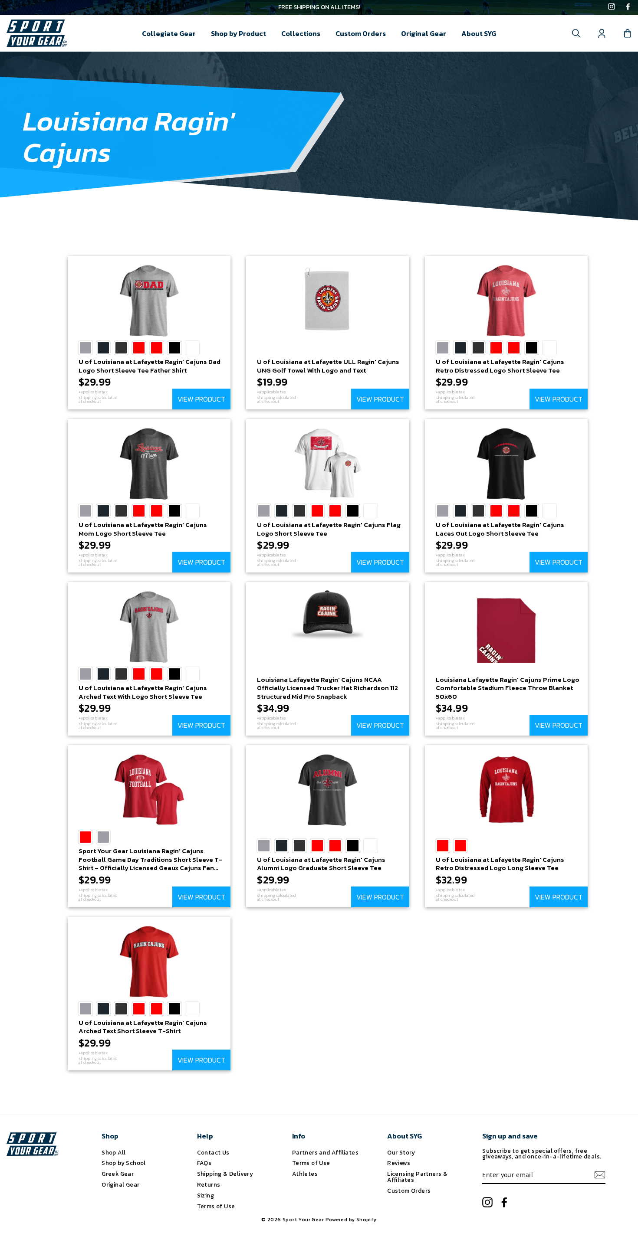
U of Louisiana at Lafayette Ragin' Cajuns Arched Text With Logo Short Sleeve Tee (143, 692)
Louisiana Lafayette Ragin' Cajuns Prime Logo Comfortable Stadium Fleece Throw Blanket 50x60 (507, 688)
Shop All (113, 1152)
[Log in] (602, 33)
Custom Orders (360, 33)
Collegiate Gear (169, 33)
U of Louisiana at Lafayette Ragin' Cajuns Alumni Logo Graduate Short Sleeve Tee (321, 863)
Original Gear (423, 33)
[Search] (576, 33)
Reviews (398, 1162)
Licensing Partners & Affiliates (417, 1176)
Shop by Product (238, 33)
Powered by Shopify (351, 1219)
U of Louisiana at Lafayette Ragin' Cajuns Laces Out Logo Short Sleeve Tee (500, 528)
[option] (319, 7)
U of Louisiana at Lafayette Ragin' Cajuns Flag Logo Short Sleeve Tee (329, 528)
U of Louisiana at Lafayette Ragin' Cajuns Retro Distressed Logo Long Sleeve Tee (500, 863)
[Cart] (628, 33)
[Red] (139, 348)
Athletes (305, 1173)
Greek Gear (118, 1173)
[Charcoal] (103, 348)
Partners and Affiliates (325, 1152)
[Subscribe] (599, 1175)
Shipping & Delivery (225, 1173)
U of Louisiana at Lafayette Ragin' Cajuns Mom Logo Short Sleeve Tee (143, 528)
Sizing (205, 1195)
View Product (201, 399)
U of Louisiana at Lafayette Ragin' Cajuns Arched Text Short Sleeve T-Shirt (143, 1026)
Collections (300, 33)
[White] (192, 348)
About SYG (478, 33)
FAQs (204, 1162)
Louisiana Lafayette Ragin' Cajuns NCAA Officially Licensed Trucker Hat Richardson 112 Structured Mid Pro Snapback (327, 688)
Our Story (401, 1152)
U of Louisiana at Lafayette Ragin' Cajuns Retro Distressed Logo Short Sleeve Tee (500, 365)
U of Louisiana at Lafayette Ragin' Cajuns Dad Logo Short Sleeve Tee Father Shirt (149, 365)
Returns (208, 1184)
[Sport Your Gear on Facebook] (628, 7)
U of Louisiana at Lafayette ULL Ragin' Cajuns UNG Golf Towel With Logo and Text (328, 365)
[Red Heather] (157, 348)
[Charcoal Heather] (121, 348)
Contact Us (213, 1152)
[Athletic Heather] (85, 348)
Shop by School (124, 1162)
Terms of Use (216, 1206)
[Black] (174, 348)
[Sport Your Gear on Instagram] (611, 7)
